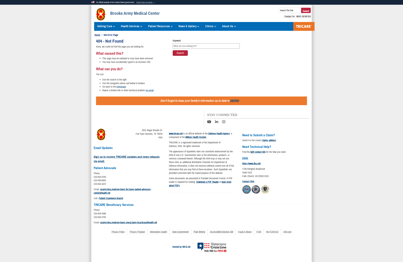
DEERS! (234, 100)
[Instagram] (223, 122)
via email (149, 90)
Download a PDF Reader (207, 182)
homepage (121, 86)
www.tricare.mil (176, 133)
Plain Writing (199, 231)
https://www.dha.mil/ (251, 163)
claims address (269, 140)
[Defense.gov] (246, 188)
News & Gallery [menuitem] (187, 26)
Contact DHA (248, 181)
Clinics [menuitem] (209, 26)
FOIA (258, 231)
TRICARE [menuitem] (304, 26)
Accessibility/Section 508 (221, 231)
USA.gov (287, 231)
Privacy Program (137, 231)
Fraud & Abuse (245, 231)
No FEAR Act (272, 231)
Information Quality (158, 231)
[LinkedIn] (216, 122)
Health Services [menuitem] (130, 26)
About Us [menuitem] (227, 26)
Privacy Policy (118, 231)
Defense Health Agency (219, 133)
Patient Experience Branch (111, 198)
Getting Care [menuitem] (104, 26)
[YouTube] (209, 122)
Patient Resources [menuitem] (159, 26)
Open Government (180, 231)
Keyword (177, 40)
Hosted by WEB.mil (181, 246)
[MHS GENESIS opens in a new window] (303, 16)
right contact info (258, 152)
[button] (146, 2)
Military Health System (195, 137)
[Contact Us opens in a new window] (289, 16)
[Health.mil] (256, 188)
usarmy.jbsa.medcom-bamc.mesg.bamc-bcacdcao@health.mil (128, 222)
